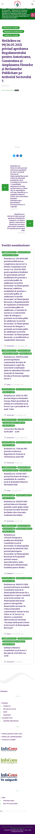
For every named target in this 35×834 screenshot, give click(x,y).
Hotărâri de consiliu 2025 (10, 470)
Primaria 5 (10, 573)
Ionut (8, 384)
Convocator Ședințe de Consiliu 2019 (13, 422)
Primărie (5, 703)
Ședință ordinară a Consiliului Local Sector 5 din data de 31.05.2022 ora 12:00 (15, 652)
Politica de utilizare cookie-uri (22, 827)
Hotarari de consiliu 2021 (13, 31)
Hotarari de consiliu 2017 (23, 389)
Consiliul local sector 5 (16, 8)
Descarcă (16, 90)
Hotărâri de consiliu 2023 (24, 528)
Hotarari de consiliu (19, 10)
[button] (34, 1)
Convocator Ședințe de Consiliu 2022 (14, 641)
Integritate (7, 715)
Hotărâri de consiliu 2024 (10, 353)
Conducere (7, 706)
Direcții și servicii (9, 709)
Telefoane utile (8, 800)
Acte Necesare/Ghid (10, 803)
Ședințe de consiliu (11, 35)
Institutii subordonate (11, 721)
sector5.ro (10, 346)
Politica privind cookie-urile (12, 734)
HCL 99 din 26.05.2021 (7, 90)
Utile (3, 797)
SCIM (5, 712)
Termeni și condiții (8, 739)
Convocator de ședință (24, 419)
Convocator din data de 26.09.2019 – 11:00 (14, 430)
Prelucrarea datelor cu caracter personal (14, 827)
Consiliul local (7, 718)
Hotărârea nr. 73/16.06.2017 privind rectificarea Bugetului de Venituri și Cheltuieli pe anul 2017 (15, 453)
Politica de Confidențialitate (12, 737)
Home (4, 8)
